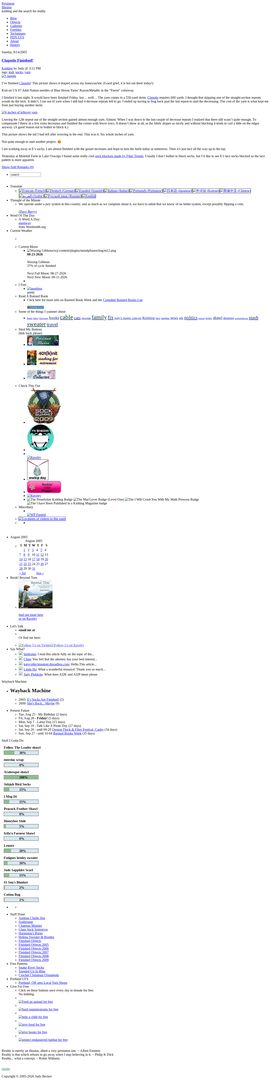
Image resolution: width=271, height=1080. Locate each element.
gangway (25, 223)
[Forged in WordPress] (36, 514)
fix (110, 317)
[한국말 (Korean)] (206, 191)
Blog (13, 18)
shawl (217, 317)
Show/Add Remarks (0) (18, 167)
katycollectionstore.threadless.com (46, 664)
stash (253, 317)
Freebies (15, 29)
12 (42, 554)
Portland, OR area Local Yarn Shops (43, 982)
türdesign (30, 654)
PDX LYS (17, 37)
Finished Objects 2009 (34, 960)
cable (66, 317)
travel (52, 324)
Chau (27, 659)
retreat (201, 318)
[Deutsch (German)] (60, 191)
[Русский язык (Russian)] (63, 196)
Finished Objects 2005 (34, 944)
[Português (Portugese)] (146, 191)
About (14, 41)
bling (35, 318)
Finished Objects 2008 (34, 956)
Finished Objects (30, 941)
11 (37, 554)
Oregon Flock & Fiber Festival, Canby (78, 729)
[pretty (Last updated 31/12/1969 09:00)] (34, 288)
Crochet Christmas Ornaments (39, 975)
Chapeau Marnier (30, 925)
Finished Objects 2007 (34, 952)
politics (191, 317)
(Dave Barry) (28, 211)
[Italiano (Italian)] (116, 191)
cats (77, 317)
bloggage (43, 318)
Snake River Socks (31, 967)
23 (29, 564)
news (174, 318)
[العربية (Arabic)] (31, 196)
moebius (165, 318)
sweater (36, 324)
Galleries (16, 26)
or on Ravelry (28, 618)
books (54, 317)
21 (21, 564)
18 (38, 559)
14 (21, 559)
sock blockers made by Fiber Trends (119, 156)
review (208, 318)
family (99, 317)
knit (11, 72)
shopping (228, 318)
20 (46, 559)
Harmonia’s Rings (31, 933)
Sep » (40, 573)
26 (42, 564)
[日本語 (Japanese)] (177, 191)
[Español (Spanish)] (89, 191)
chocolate (86, 318)
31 (33, 568)
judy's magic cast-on (127, 318)
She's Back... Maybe (41, 703)
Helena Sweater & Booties (36, 937)
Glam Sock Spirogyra (33, 929)
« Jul (22, 573)
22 (25, 564)
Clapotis (24, 83)
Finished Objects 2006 (34, 948)
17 (33, 559)
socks (19, 72)
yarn (27, 72)
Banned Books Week (67, 733)
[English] (89, 196)
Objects (15, 22)
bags (29, 318)
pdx (181, 318)
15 (25, 559)
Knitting (7, 68)
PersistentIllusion (8, 5)
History (15, 45)
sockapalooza (241, 318)
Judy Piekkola (33, 674)
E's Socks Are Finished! (43, 699)
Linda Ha (30, 669)
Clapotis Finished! (17, 60)
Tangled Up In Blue (32, 971)
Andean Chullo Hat (32, 918)
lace (158, 318)
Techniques (17, 33)
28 (21, 568)
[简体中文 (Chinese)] (235, 191)
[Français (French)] (32, 191)
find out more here (31, 615)
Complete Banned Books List (122, 300)
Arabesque (26, 922)
